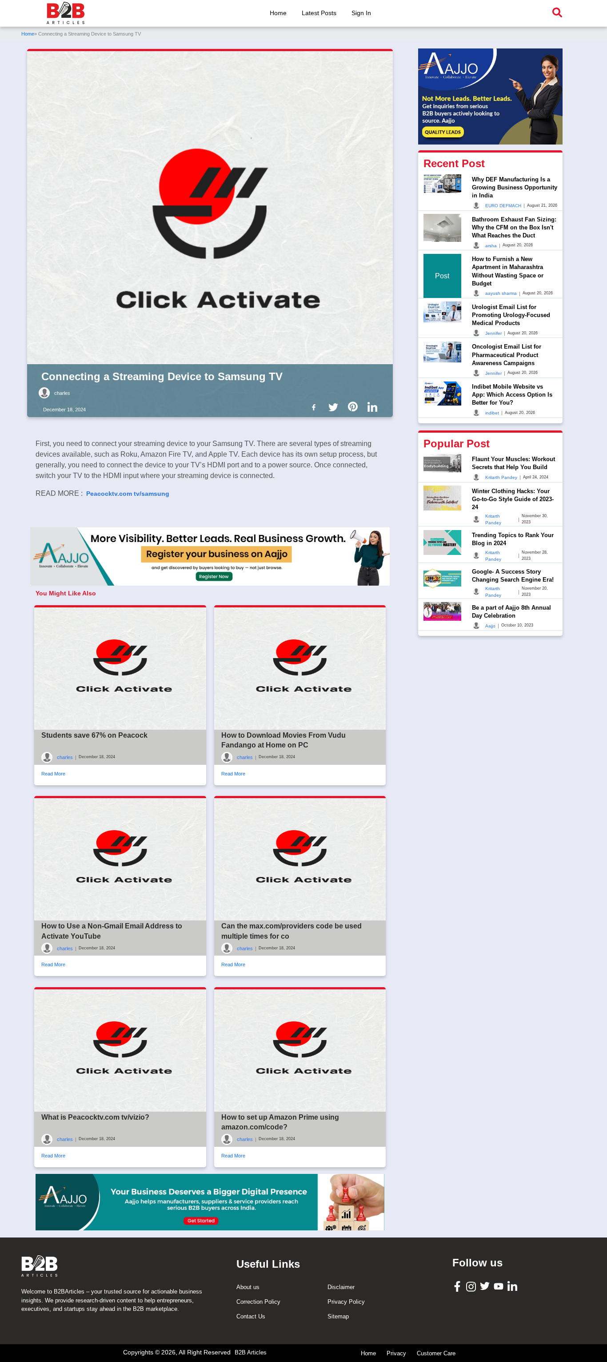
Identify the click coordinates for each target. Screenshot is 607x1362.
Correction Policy (258, 1301)
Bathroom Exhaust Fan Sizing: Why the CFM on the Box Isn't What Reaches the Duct (514, 227)
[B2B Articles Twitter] (486, 1285)
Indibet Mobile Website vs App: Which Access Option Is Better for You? (512, 394)
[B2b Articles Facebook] (315, 406)
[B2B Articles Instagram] (472, 1286)
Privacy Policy (346, 1301)
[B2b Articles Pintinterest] (354, 406)
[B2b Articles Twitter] (335, 406)
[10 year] (210, 1202)
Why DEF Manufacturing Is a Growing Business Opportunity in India (514, 187)
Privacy (396, 1353)
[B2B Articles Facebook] (458, 1285)
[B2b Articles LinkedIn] (374, 407)
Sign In (361, 12)
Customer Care (436, 1353)
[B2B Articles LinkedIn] (513, 1286)
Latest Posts (319, 12)
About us (248, 1287)
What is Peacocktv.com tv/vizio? (95, 1117)
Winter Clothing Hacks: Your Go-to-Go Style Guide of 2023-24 (513, 498)
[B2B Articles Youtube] (500, 1285)
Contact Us (250, 1316)
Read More (53, 773)
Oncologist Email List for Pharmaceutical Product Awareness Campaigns (506, 354)
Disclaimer (341, 1287)
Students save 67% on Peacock (94, 735)
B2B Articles (251, 1352)
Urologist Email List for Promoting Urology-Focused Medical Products (511, 314)
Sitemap (338, 1316)
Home (278, 12)
